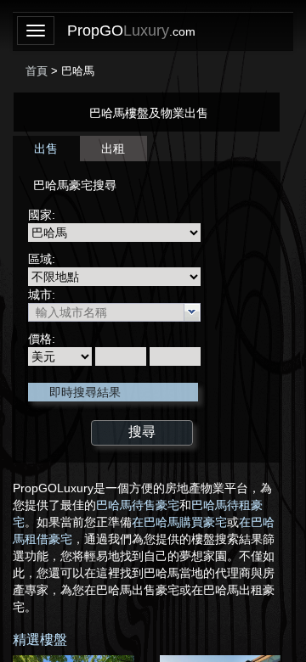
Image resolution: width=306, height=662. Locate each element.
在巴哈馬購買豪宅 (179, 522)
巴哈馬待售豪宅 (137, 505)
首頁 (37, 71)
